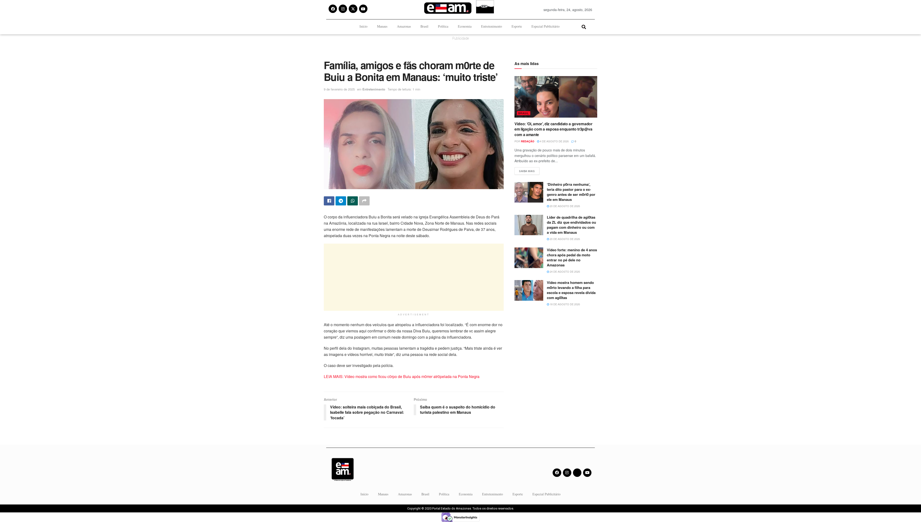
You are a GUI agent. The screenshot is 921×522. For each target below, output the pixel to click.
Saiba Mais (529, 170)
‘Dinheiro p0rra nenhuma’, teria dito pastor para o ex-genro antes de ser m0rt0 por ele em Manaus (571, 192)
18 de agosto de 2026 (564, 304)
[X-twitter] (353, 9)
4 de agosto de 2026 (554, 141)
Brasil (424, 26)
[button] (584, 27)
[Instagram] (343, 9)
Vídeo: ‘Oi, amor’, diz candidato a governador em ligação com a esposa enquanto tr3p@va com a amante (553, 129)
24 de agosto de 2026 (564, 271)
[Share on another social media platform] (364, 200)
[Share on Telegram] (341, 200)
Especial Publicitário (545, 26)
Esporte (517, 26)
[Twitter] (577, 472)
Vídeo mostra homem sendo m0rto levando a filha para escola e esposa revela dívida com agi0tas (571, 290)
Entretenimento (491, 26)
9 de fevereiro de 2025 (339, 89)
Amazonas (404, 26)
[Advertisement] (414, 277)
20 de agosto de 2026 (564, 206)
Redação (527, 141)
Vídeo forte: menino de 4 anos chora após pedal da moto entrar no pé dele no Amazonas (572, 257)
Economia (465, 26)
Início (363, 26)
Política (443, 26)
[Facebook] (333, 9)
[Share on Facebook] (329, 200)
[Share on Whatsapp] (352, 200)
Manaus (382, 26)
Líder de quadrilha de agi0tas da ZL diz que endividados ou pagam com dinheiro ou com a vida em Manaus (571, 225)
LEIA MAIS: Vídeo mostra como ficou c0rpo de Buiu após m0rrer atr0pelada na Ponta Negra (402, 376)
